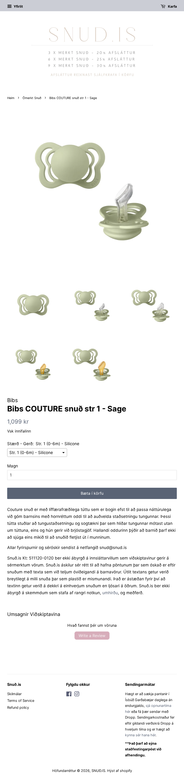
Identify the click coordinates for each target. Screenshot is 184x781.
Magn (12, 466)
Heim (10, 98)
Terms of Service (20, 700)
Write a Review (92, 635)
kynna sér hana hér (140, 735)
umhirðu (110, 592)
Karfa (172, 6)
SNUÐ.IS (98, 771)
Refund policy (18, 707)
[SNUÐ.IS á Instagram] (76, 695)
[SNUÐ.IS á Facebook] (69, 695)
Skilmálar (14, 694)
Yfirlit (18, 6)
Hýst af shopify (119, 771)
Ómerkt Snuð (32, 98)
